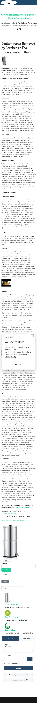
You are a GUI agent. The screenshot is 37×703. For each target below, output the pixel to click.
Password (8, 655)
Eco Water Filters (11, 604)
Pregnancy (16, 25)
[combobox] (12, 588)
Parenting (25, 25)
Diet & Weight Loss (19, 23)
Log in (18, 668)
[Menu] (33, 3)
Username (8, 647)
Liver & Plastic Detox (22, 507)
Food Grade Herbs (12, 617)
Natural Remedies (10, 14)
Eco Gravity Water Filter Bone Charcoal (15, 520)
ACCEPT (18, 364)
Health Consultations (18, 18)
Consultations (10, 630)
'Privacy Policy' (10, 357)
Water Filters (27, 14)
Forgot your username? (18, 675)
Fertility (9, 25)
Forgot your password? (18, 680)
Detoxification (5, 23)
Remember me (13, 664)
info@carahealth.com (8, 513)
